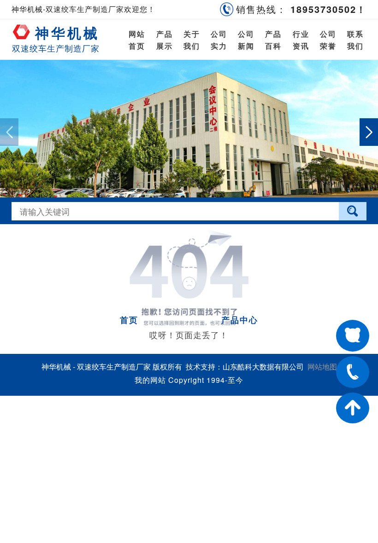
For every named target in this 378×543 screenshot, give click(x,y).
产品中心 (239, 320)
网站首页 (137, 40)
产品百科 (273, 40)
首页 (129, 320)
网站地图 (322, 366)
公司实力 (219, 40)
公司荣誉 (328, 40)
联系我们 (355, 40)
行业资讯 (301, 40)
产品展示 (164, 40)
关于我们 (191, 40)
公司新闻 (246, 40)
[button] (369, 132)
